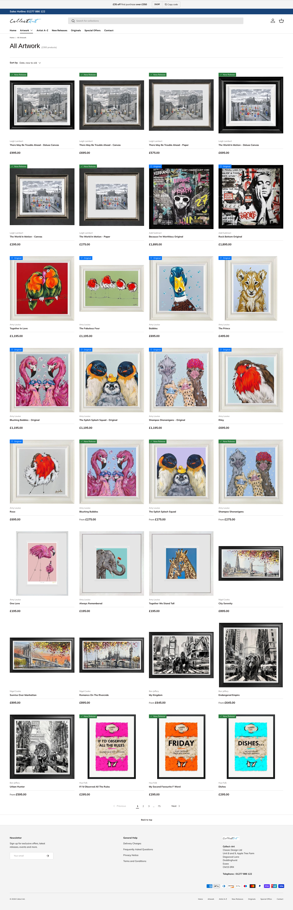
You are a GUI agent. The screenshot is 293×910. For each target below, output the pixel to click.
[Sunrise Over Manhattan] (42, 655)
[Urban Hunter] (42, 746)
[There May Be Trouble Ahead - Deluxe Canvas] (42, 105)
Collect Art (20, 899)
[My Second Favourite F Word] (181, 746)
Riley (221, 420)
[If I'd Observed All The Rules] (111, 746)
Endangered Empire (229, 695)
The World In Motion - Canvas (26, 236)
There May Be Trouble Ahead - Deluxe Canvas (34, 145)
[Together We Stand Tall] (181, 563)
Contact (109, 30)
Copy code (173, 4)
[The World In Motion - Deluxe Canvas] (251, 105)
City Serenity (225, 603)
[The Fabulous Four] (111, 288)
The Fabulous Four (89, 328)
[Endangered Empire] (251, 655)
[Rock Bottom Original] (251, 197)
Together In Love (19, 328)
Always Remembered (90, 603)
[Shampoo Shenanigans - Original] (181, 380)
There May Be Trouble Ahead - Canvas (100, 145)
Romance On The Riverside (94, 695)
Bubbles (153, 328)
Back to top (146, 820)
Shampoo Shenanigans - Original (167, 420)
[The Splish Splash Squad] (181, 472)
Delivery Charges (132, 843)
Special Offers (93, 30)
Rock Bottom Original (230, 236)
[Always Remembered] (111, 563)
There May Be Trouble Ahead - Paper (169, 145)
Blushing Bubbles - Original (25, 420)
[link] (119, 806)
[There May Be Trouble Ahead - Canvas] (111, 105)
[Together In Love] (42, 288)
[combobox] (155, 21)
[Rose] (42, 472)
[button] (281, 20)
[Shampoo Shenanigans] (251, 472)
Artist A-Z (42, 30)
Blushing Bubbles (88, 511)
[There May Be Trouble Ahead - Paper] (181, 105)
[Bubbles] (181, 288)
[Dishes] (251, 746)
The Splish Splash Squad (162, 511)
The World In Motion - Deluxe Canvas (239, 145)
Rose (12, 511)
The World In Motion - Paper (94, 236)
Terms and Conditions (134, 861)
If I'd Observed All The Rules (94, 786)
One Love (15, 603)
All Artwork (21, 38)
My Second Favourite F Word (165, 786)
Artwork (24, 30)
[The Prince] (251, 288)
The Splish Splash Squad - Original (98, 420)
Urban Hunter (17, 786)
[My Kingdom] (181, 655)
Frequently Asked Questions (138, 849)
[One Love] (42, 563)
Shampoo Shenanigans (231, 511)
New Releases (59, 30)
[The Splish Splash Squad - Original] (111, 380)
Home (13, 30)
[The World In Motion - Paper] (111, 197)
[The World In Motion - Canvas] (42, 197)
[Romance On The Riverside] (111, 655)
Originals (76, 30)
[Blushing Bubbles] (111, 472)
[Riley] (251, 380)
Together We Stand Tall (161, 603)
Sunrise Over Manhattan (23, 695)
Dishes (222, 786)
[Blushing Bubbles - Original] (42, 380)
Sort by (14, 62)
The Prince (224, 328)
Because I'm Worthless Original (166, 236)
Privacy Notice (130, 855)
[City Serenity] (251, 563)
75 (159, 806)
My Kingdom (155, 695)
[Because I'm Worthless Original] (181, 197)
